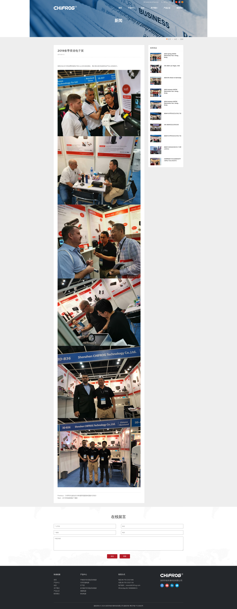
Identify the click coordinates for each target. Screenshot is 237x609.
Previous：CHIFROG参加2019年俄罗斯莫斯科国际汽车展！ (77, 496)
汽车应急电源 (84, 582)
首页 (120, 8)
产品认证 (167, 8)
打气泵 (82, 585)
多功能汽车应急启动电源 (88, 588)
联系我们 (180, 8)
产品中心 (131, 8)
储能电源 (83, 591)
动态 (142, 8)
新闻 (181, 39)
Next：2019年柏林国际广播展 (67, 498)
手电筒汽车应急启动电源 (88, 580)
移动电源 (83, 594)
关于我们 (154, 8)
